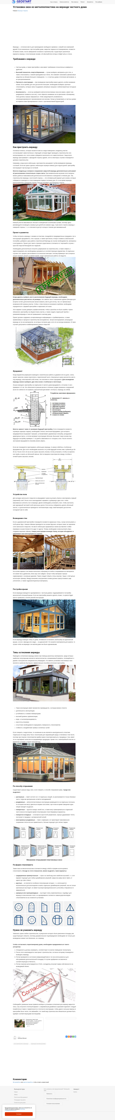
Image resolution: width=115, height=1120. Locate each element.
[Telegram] (75, 1037)
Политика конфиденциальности (56, 1098)
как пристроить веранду (21, 1043)
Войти (75, 1092)
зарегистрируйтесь (28, 1082)
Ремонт (83, 2)
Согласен (18, 1114)
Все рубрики (99, 2)
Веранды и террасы (23, 10)
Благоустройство (64, 2)
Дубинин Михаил (22, 1038)
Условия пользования (53, 1103)
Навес (16, 1092)
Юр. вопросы (74, 2)
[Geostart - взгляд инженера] (21, 2)
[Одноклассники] (69, 1037)
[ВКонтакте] (66, 1037)
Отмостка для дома (19, 1102)
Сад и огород (53, 2)
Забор (16, 1094)
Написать (49, 1093)
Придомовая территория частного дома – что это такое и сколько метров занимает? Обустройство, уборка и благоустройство (34, 1022)
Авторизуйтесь (17, 1082)
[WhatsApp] (73, 1037)
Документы (90, 2)
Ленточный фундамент (21, 1097)
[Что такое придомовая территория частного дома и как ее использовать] (19, 1023)
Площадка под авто (20, 1100)
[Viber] (71, 1037)
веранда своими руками (38, 1043)
